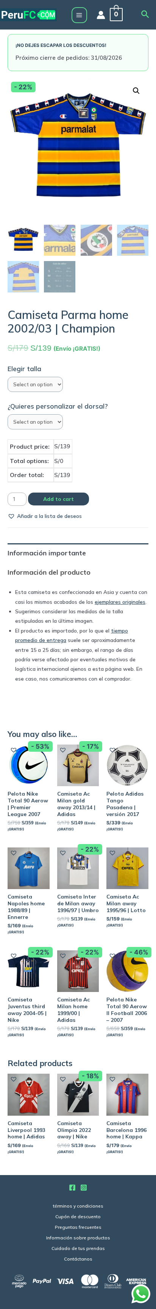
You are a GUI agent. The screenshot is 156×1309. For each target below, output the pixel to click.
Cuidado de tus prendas (78, 1248)
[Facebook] (72, 1187)
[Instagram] (83, 1187)
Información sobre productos (78, 1238)
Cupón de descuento (78, 1216)
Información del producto (49, 572)
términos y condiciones (78, 1206)
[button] (45, 516)
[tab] (78, 553)
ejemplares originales (120, 602)
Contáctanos (78, 1259)
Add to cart (58, 499)
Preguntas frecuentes (78, 1227)
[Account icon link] (101, 15)
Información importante (47, 553)
